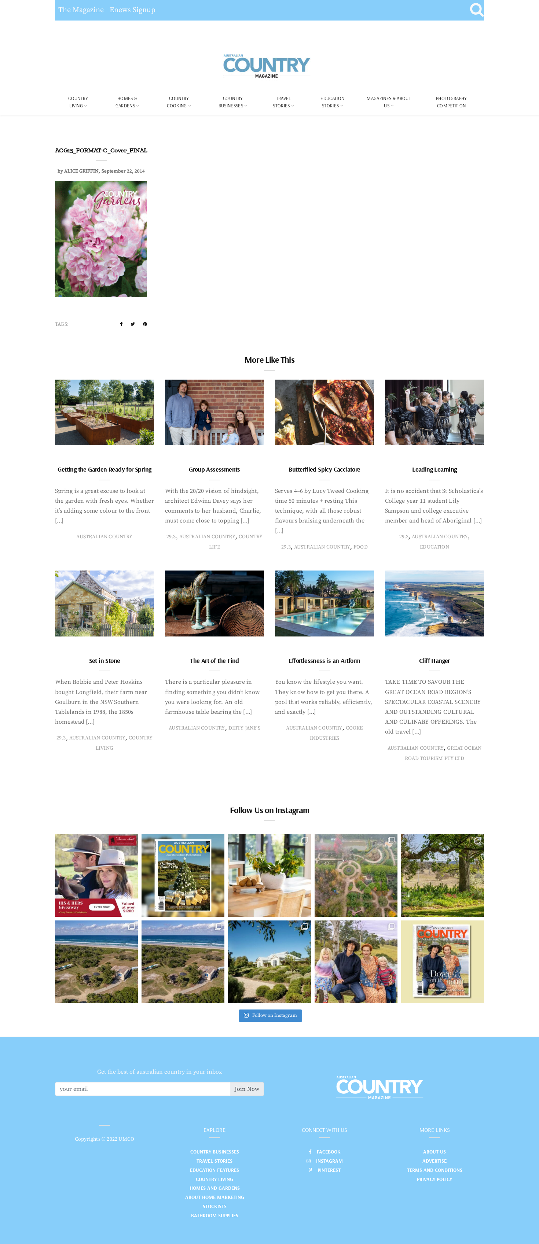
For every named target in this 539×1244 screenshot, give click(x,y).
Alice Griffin (81, 171)
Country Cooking (178, 101)
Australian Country (104, 537)
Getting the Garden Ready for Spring (104, 469)
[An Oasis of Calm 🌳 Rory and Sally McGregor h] (269, 961)
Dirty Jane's (244, 728)
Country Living (214, 1179)
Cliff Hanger (434, 660)
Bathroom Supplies (214, 1215)
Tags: (62, 324)
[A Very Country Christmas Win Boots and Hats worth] (96, 875)
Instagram (329, 1161)
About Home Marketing (214, 1197)
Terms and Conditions (434, 1170)
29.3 (171, 537)
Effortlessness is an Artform (324, 660)
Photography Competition (451, 101)
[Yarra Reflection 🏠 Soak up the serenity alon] (356, 875)
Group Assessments (214, 469)
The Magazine (81, 10)
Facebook (329, 1151)
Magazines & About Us (389, 101)
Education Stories (332, 101)
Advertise (434, 1161)
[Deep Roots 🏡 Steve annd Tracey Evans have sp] (442, 875)
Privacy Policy (434, 1179)
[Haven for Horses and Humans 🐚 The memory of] (96, 961)
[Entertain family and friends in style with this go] (269, 875)
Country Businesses (231, 101)
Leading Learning (434, 469)
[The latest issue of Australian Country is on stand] (183, 875)
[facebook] (121, 324)
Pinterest (329, 1170)
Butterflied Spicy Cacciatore (324, 469)
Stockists (215, 1206)
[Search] (477, 10)
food (360, 547)
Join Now (247, 1089)
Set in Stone (104, 660)
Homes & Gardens (126, 101)
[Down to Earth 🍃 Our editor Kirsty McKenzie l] (356, 961)
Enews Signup (132, 10)
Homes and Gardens (215, 1188)
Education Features (214, 1170)
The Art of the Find (214, 660)
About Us (434, 1151)
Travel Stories (282, 101)
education (434, 547)
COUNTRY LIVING (78, 101)
